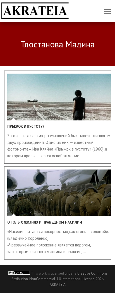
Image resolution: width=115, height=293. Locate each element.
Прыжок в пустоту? (25, 126)
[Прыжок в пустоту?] (59, 97)
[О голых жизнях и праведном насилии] (59, 192)
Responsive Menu (107, 11)
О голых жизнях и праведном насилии (44, 222)
